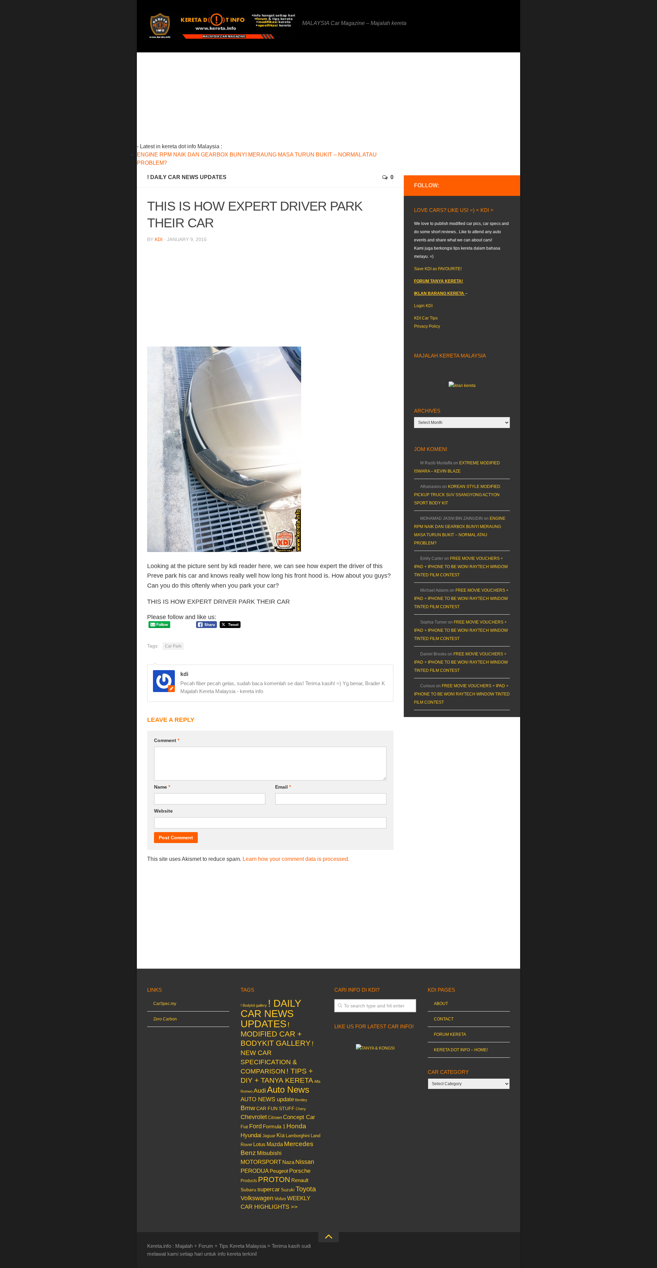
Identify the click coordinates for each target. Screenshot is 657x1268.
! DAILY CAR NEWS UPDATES (187, 177)
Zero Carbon (165, 1019)
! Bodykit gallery (254, 1005)
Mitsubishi (269, 1153)
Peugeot (279, 1171)
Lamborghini (298, 1135)
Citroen (275, 1117)
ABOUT (441, 1003)
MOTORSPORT (261, 1162)
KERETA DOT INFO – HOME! (461, 1049)
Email (283, 787)
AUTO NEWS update (267, 1099)
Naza (288, 1162)
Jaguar (268, 1135)
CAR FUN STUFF (275, 1108)
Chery (301, 1109)
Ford (255, 1126)
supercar (268, 1189)
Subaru (248, 1189)
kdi (159, 239)
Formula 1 (274, 1126)
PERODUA (255, 1170)
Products (249, 1180)
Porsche (299, 1171)
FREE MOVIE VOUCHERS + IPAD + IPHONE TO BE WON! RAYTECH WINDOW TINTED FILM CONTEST (461, 566)
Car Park (173, 646)
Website (163, 811)
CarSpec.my (164, 1003)
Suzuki (288, 1189)
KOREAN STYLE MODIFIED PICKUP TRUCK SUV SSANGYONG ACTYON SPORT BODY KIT (457, 494)
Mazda (275, 1144)
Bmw (248, 1108)
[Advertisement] (280, 100)
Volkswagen (257, 1198)
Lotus (259, 1144)
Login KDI (423, 305)
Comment (166, 740)
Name (162, 787)
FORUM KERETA (450, 1034)
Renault (299, 1180)
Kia (280, 1135)
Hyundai (251, 1135)
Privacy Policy (427, 326)
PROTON (274, 1179)
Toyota (306, 1189)
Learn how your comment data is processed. (296, 859)
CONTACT (443, 1019)
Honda (296, 1126)
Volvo (280, 1198)
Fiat (244, 1126)
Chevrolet (254, 1117)
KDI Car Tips (426, 318)
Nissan (304, 1161)
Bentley (301, 1100)
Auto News (288, 1089)
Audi (260, 1090)
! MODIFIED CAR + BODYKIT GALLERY (276, 1033)
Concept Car (299, 1117)
